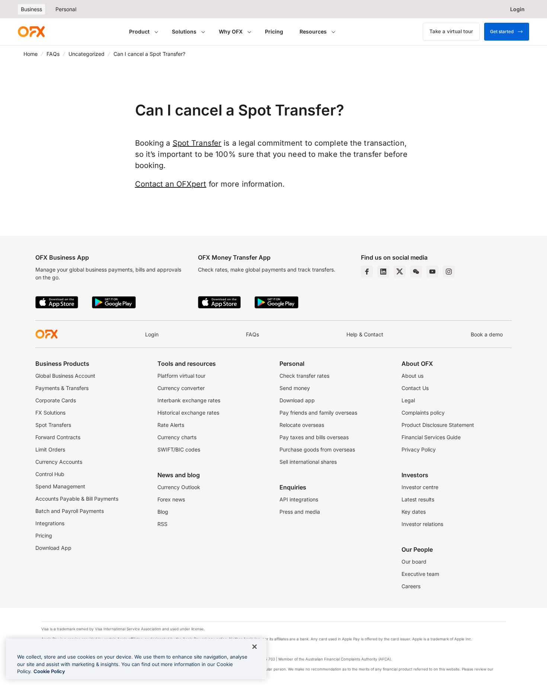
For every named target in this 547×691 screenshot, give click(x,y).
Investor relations (422, 524)
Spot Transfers (53, 425)
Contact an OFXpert (171, 184)
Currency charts (176, 437)
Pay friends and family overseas (318, 412)
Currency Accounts (58, 462)
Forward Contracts (57, 437)
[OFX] (31, 31)
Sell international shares (308, 462)
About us (412, 376)
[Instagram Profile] (449, 272)
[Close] (254, 646)
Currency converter (181, 388)
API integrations (298, 499)
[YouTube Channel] (432, 272)
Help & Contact (364, 334)
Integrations (49, 523)
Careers (411, 586)
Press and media (299, 511)
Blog (162, 511)
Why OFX (231, 31)
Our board (414, 561)
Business (31, 9)
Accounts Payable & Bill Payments (76, 498)
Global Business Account (65, 376)
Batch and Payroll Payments (69, 511)
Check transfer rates (304, 376)
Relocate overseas (301, 425)
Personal (65, 9)
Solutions (184, 31)
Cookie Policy (49, 671)
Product (139, 31)
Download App (53, 548)
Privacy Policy (419, 449)
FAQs (53, 54)
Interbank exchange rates (188, 400)
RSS (162, 524)
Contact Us (415, 388)
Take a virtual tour (451, 31)
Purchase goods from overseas (317, 449)
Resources (313, 31)
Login (152, 334)
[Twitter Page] (400, 272)
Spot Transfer (197, 143)
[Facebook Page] (367, 272)
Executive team (420, 574)
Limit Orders (50, 449)
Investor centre (420, 487)
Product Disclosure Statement (438, 425)
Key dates (414, 511)
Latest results (418, 499)
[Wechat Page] (416, 272)
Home (30, 54)
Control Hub (49, 474)
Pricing (274, 31)
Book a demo (487, 334)
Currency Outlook (178, 487)
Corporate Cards (55, 400)
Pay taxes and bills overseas (314, 437)
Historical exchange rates (188, 412)
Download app (297, 400)
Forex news (171, 499)
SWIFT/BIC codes (178, 449)
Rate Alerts (170, 425)
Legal (408, 400)
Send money (294, 388)
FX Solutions (50, 412)
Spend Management (60, 486)
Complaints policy (423, 412)
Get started (502, 31)
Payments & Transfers (62, 388)
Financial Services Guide (431, 437)
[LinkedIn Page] (383, 272)
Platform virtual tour (181, 376)
